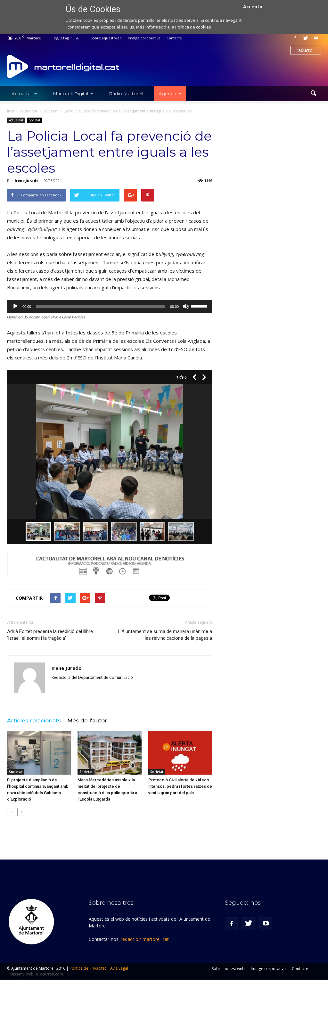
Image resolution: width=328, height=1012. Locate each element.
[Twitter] (305, 38)
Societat (34, 120)
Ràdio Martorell (126, 93)
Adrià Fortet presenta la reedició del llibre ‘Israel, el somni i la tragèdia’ (50, 635)
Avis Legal (119, 968)
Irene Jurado (26, 180)
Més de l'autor (87, 720)
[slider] (200, 305)
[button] (313, 93)
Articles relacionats (34, 720)
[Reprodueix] (15, 306)
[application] (109, 306)
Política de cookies (193, 27)
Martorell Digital (70, 93)
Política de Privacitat (88, 968)
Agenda (167, 93)
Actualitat (22, 93)
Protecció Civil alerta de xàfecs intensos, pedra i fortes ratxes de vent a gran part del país (180, 786)
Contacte (174, 38)
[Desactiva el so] (186, 306)
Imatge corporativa (144, 38)
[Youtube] (316, 38)
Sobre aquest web (106, 38)
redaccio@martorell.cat (145, 939)
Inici (10, 111)
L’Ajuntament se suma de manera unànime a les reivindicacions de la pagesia (165, 635)
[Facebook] (295, 38)
